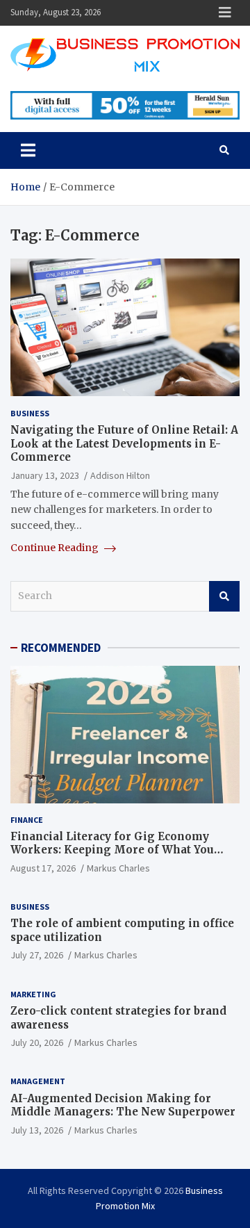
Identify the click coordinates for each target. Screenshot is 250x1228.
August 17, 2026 (43, 868)
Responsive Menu (225, 12)
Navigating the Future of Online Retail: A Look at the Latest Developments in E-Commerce (124, 443)
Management (37, 1081)
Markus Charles (118, 868)
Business (29, 413)
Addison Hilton (120, 475)
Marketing (33, 994)
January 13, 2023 (44, 475)
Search (224, 596)
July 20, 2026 (36, 1042)
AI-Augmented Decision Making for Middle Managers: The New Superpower (122, 1105)
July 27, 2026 (36, 955)
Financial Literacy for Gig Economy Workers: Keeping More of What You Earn (112, 850)
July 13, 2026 (36, 1130)
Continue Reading (55, 547)
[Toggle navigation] (28, 150)
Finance (26, 819)
